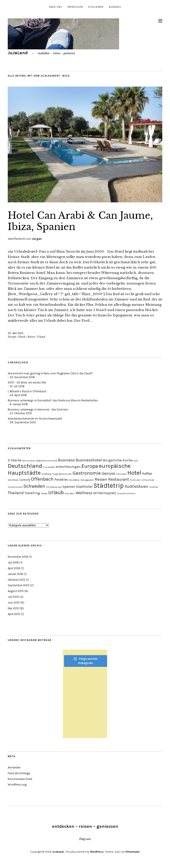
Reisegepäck (87, 479)
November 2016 (18, 556)
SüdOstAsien (136, 486)
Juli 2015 (13, 596)
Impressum (75, 7)
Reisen (31, 336)
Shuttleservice (54, 487)
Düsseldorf (49, 467)
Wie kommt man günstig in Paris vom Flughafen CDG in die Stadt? (50, 373)
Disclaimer (96, 7)
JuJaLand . (58, 851)
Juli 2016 (13, 562)
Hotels (21, 336)
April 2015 (14, 614)
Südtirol (153, 487)
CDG (135, 460)
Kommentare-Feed (20, 779)
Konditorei (13, 479)
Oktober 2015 (16, 579)
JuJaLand (18, 52)
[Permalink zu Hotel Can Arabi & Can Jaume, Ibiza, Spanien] (85, 201)
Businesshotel (89, 460)
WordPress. (97, 851)
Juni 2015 (14, 602)
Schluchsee (147, 479)
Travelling (32, 493)
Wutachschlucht (126, 493)
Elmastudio (133, 851)
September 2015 (18, 585)
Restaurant (118, 479)
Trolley (44, 493)
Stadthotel (84, 487)
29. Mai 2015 (15, 333)
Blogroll (115, 7)
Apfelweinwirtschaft (46, 460)
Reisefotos (74, 479)
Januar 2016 (15, 574)
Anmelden (14, 767)
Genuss (108, 473)
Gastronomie (87, 473)
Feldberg (46, 473)
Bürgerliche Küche (118, 460)
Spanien (68, 487)
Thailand (16, 492)
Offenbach (42, 479)
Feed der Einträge (19, 773)
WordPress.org (17, 784)
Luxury (24, 480)
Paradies (61, 480)
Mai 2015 (13, 608)
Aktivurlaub (28, 460)
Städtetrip (108, 485)
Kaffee (147, 474)
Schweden (34, 486)
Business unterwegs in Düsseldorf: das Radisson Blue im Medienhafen (53, 400)
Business (66, 460)
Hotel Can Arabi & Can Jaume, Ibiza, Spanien (80, 221)
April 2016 (14, 568)
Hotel (134, 472)
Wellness (84, 492)
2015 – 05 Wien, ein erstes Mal (27, 382)
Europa (12, 336)
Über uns (55, 7)
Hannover (121, 473)
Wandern (70, 493)
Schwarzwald (15, 487)
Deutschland (25, 466)
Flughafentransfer (62, 473)
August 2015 (16, 591)
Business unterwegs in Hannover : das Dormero (38, 409)
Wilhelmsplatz (104, 493)
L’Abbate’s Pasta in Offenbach (27, 391)
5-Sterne (14, 460)
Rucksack (135, 479)
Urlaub (41, 336)
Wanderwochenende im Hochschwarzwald (35, 418)
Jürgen (37, 238)
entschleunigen (68, 467)
